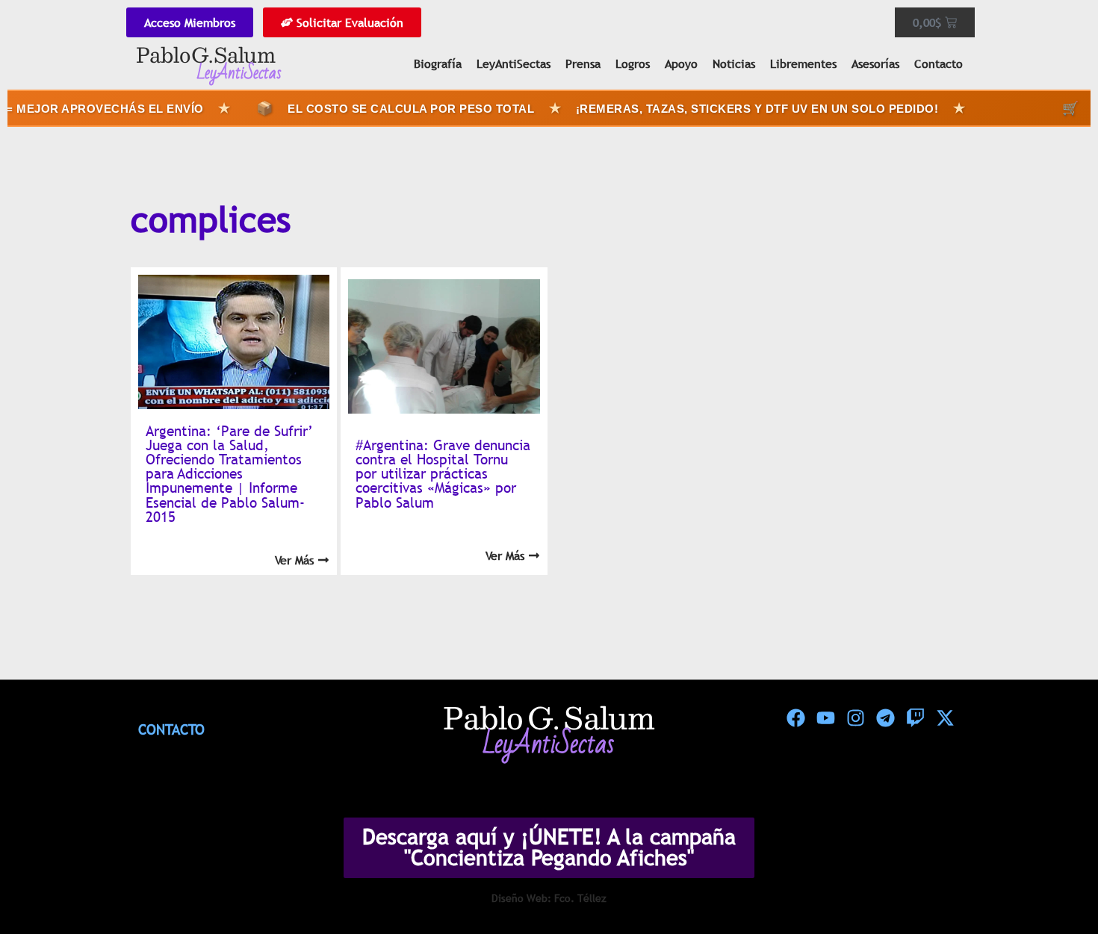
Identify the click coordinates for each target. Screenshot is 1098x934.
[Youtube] (825, 717)
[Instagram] (855, 717)
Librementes (803, 63)
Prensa (583, 63)
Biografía (438, 63)
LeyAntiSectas (513, 63)
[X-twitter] (945, 717)
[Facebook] (795, 717)
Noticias (734, 63)
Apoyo (681, 63)
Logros (632, 63)
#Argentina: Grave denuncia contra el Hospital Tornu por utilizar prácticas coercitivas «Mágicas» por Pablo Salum (443, 473)
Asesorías (875, 63)
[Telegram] (885, 717)
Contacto (938, 63)
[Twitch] (915, 717)
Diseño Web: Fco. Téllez (549, 898)
